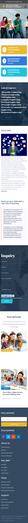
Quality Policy (5, 473)
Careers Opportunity (7, 453)
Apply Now (8, 117)
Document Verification (7, 488)
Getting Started (5, 485)
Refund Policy (5, 508)
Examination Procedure (7, 490)
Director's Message (6, 456)
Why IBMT (3, 464)
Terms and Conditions (7, 502)
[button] (25, 7)
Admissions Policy (6, 482)
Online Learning (5, 447)
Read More (4, 191)
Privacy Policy (5, 505)
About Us (3, 450)
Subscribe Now (14, 424)
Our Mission (4, 467)
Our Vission (4, 470)
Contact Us (4, 499)
